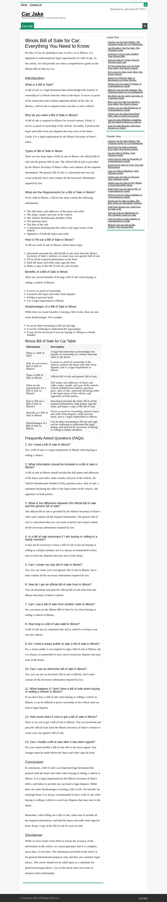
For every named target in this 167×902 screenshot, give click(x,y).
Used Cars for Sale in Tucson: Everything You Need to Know (123, 148)
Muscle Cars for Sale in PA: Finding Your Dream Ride (121, 225)
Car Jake (33, 14)
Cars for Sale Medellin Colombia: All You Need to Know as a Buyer (125, 120)
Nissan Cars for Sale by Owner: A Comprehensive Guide (124, 84)
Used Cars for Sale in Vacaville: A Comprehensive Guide (125, 159)
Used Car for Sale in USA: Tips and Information (125, 165)
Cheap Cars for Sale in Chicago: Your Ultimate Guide (124, 177)
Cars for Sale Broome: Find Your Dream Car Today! (124, 126)
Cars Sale (27, 26)
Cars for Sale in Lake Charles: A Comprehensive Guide (124, 219)
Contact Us (36, 4)
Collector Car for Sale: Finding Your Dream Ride (123, 54)
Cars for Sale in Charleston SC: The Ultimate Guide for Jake (123, 213)
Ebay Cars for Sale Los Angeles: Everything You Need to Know (124, 102)
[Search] (145, 4)
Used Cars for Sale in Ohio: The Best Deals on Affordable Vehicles (125, 201)
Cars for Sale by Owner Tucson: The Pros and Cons (123, 60)
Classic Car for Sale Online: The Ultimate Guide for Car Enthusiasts (125, 43)
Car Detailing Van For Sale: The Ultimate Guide (124, 49)
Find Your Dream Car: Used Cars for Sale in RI (124, 207)
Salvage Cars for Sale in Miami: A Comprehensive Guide (125, 195)
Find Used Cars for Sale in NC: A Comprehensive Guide (124, 189)
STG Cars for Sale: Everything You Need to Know (125, 72)
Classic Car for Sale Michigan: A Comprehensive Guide (124, 108)
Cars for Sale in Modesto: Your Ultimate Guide (123, 171)
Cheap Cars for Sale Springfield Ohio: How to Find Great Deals (123, 114)
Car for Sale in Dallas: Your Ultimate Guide (121, 154)
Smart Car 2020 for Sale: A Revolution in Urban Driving (122, 78)
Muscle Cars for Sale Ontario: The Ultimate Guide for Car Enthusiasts (125, 90)
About (24, 4)
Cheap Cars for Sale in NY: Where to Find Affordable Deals (125, 183)
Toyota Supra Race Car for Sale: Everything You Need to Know (124, 66)
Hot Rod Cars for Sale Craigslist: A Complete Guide (125, 96)
